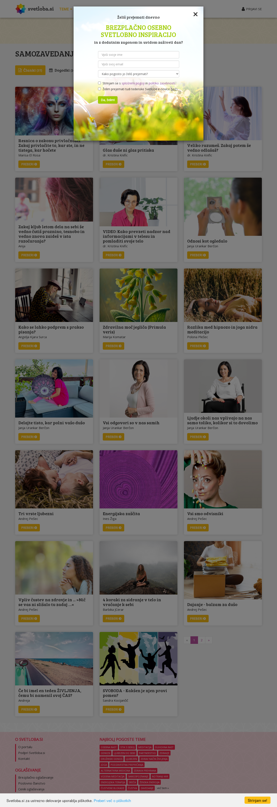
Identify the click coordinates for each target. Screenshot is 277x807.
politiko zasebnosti (162, 83)
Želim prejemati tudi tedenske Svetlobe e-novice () (139, 89)
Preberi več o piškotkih (112, 800)
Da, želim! (108, 100)
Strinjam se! (257, 800)
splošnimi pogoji (133, 83)
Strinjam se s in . (138, 83)
